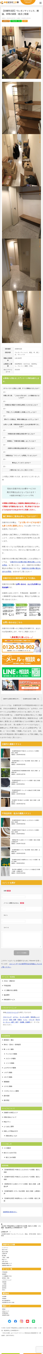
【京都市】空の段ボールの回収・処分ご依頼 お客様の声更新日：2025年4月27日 (26, 802)
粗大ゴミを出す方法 (10, 1153)
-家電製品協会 (5, 1313)
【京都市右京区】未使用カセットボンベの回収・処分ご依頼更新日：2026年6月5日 (26, 861)
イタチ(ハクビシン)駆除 (11, 1091)
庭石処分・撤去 (9, 1040)
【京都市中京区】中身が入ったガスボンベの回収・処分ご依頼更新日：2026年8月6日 (26, 831)
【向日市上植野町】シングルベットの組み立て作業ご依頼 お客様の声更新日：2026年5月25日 (26, 871)
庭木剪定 (6, 1100)
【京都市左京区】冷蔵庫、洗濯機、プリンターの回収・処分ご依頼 (32, 699)
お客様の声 (6, 21)
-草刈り (3, 1289)
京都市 (25, 21)
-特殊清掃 (4, 1281)
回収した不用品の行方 (11, 1131)
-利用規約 (4, 1298)
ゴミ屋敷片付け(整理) (10, 990)
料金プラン (7, 1122)
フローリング (7, 1017)
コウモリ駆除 (8, 1086)
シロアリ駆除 (8, 1072)
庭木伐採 (6, 1095)
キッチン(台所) (24, 1017)
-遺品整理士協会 (5, 1315)
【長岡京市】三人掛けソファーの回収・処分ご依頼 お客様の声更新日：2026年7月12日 (26, 841)
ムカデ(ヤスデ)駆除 (10, 1068)
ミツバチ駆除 (10, 1063)
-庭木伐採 (4, 1286)
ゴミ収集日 (7, 1148)
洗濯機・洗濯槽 (25, 1022)
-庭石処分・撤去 (5, 1278)
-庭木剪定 (4, 1287)
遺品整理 (6, 995)
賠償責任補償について (7, 1263)
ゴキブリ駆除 (8, 1077)
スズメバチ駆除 (11, 1058)
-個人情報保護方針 (6, 1300)
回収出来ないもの (11, 1136)
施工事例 (4, 1255)
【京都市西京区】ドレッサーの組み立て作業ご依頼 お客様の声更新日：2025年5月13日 (26, 792)
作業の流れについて (10, 1117)
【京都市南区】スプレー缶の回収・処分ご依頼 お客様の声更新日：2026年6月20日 (26, 762)
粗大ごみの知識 (11, 1157)
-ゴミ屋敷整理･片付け (7, 1276)
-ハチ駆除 (4, 1283)
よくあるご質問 (9, 1126)
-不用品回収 (4, 1272)
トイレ (25, 1019)
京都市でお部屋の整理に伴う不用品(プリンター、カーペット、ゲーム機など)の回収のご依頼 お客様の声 (12, 699)
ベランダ (31, 1019)
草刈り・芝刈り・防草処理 (12, 1044)
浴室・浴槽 (12, 1019)
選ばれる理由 (5, 1251)
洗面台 (20, 1019)
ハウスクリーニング (12, 1012)
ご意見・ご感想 (5, 1257)
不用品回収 (7, 985)
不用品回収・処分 (16, 21)
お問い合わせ (5, 1261)
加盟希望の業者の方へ (10, 1212)
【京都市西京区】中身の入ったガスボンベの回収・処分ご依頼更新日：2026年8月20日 (26, 752)
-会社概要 (4, 1296)
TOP (21, 1226)
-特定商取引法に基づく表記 (8, 1302)
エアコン (15, 1017)
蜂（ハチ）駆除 (9, 1049)
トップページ (5, 1247)
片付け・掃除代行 (9, 981)
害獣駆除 (6, 1082)
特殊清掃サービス (9, 999)
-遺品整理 (4, 1274)
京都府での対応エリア (11, 1112)
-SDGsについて (5, 1311)
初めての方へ (5, 1249)
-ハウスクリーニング (6, 1280)
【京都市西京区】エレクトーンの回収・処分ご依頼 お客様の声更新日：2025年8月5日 (26, 782)
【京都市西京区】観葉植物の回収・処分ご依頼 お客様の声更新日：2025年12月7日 (26, 772)
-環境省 (3, 1309)
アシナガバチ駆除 (11, 1054)
